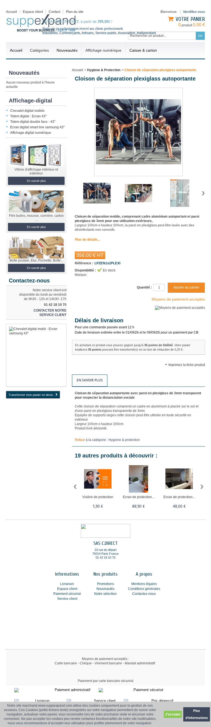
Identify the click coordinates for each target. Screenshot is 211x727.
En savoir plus (36, 180)
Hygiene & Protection (103, 70)
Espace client (33, 12)
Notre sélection (105, 594)
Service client (67, 599)
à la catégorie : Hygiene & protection (107, 440)
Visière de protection (97, 497)
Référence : (84, 263)
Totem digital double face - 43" (32, 122)
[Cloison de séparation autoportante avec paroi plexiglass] (97, 193)
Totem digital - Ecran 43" (28, 116)
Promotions (105, 584)
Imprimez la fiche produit (186, 365)
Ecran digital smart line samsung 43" (37, 127)
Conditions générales (144, 589)
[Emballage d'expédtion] (36, 247)
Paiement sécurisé (67, 594)
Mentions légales (144, 584)
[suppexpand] (41, 24)
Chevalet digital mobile (27, 111)
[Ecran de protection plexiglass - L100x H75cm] (179, 479)
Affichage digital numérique (30, 133)
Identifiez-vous (194, 12)
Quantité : (144, 287)
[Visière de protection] (98, 479)
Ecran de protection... (138, 497)
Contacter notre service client (50, 313)
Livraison (67, 584)
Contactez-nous (144, 594)
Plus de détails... (87, 240)
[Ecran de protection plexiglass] (138, 479)
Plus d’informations (196, 714)
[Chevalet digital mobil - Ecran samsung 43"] (36, 355)
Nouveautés (24, 73)
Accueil (77, 70)
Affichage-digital (30, 101)
